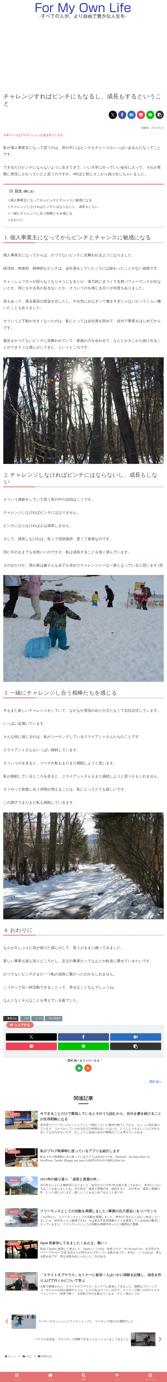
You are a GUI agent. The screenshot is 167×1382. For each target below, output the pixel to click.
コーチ (39, 1018)
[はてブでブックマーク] (131, 115)
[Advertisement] (83, 52)
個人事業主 (55, 1018)
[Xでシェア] (113, 115)
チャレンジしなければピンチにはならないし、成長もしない (54, 207)
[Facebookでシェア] (122, 115)
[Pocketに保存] (141, 115)
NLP (26, 1018)
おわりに (16, 220)
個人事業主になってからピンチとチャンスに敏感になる (51, 200)
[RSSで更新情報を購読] (88, 1068)
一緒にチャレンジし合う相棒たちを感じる (41, 213)
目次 (18, 191)
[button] (160, 115)
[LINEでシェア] (150, 115)
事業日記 (12, 1018)
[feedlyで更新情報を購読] (79, 1068)
